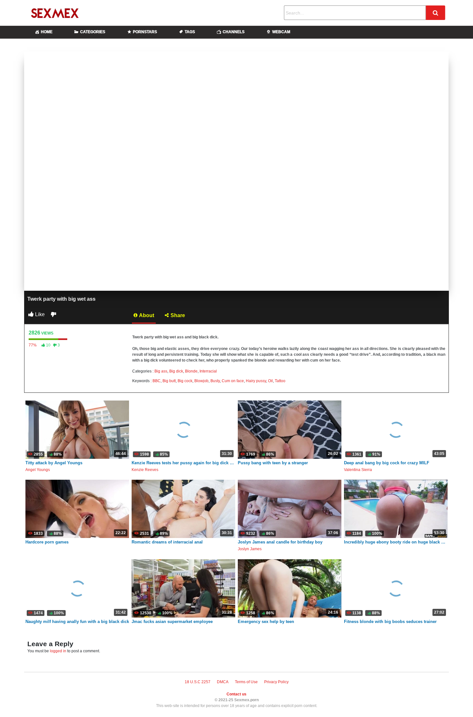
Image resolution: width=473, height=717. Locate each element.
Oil (270, 381)
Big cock (185, 381)
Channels (234, 32)
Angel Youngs (37, 469)
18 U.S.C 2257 (197, 682)
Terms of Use (246, 682)
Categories (92, 32)
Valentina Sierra (358, 469)
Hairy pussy (256, 381)
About (146, 315)
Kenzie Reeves (145, 469)
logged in (58, 651)
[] (435, 12)
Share (177, 315)
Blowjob (201, 381)
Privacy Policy (276, 682)
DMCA (222, 682)
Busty (215, 381)
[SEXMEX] (61, 13)
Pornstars (145, 32)
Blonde (191, 371)
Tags (190, 32)
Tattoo (280, 381)
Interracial (208, 371)
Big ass (160, 371)
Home (46, 32)
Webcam (281, 32)
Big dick (176, 371)
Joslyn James (250, 549)
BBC (157, 381)
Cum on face (233, 381)
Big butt (169, 381)
